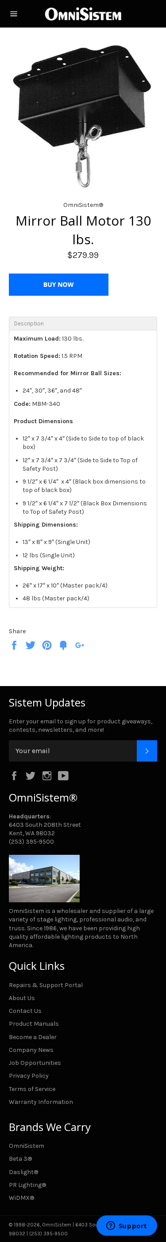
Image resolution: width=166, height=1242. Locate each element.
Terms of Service (32, 1089)
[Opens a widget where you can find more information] (126, 1226)
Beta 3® (20, 1159)
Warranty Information (41, 1102)
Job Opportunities (35, 1063)
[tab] (83, 323)
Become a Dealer (33, 1037)
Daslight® (23, 1172)
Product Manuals (34, 1024)
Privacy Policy (29, 1075)
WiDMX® (21, 1198)
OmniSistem (26, 1146)
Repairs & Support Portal (46, 985)
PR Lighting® (27, 1185)
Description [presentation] (29, 323)
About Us (22, 998)
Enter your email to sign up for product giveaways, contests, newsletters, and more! (80, 726)
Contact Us (25, 1011)
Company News (31, 1050)
